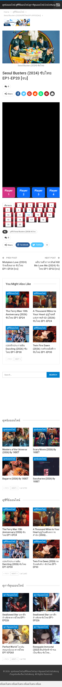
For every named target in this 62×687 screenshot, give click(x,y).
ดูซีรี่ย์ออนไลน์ (12, 293)
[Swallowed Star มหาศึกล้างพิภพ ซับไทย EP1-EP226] (46, 602)
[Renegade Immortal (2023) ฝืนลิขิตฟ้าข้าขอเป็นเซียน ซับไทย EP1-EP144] (46, 634)
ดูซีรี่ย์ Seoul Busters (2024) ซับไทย (23, 232)
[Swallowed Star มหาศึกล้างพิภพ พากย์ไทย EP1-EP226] (15, 602)
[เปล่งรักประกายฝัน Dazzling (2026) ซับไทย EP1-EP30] (17, 334)
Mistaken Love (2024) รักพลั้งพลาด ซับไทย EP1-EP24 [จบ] (14, 265)
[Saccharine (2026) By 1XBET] (46, 466)
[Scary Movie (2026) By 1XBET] (46, 437)
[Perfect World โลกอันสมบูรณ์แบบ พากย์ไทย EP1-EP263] (15, 634)
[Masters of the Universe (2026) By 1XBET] (15, 437)
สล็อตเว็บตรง (5, 684)
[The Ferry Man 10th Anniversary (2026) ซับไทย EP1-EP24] (17, 299)
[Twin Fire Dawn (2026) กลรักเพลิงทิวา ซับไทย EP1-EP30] (44, 334)
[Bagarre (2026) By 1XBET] (15, 466)
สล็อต (38, 684)
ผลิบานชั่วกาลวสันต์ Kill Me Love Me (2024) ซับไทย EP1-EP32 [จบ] (47, 265)
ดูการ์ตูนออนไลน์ (10, 595)
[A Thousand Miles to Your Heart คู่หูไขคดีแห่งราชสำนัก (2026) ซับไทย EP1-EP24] (44, 299)
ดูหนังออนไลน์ (9, 429)
